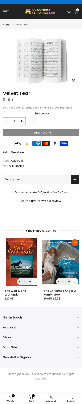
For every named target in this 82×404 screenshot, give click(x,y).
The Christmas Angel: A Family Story (60, 293)
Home (6, 24)
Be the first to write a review (41, 201)
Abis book (17, 161)
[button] (41, 200)
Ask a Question (13, 152)
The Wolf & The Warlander (15, 293)
